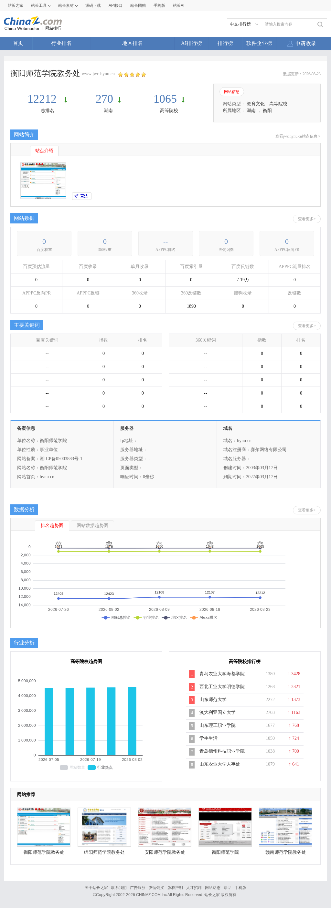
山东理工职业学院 (217, 725)
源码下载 (93, 5)
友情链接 (156, 887)
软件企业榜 (259, 43)
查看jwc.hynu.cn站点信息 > (298, 136)
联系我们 (119, 887)
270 (104, 98)
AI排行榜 (191, 43)
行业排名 (61, 43)
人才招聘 (194, 887)
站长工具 (39, 5)
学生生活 (208, 738)
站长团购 (138, 5)
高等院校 (169, 110)
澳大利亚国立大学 (217, 712)
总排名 (47, 110)
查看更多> (307, 219)
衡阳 (267, 110)
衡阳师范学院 (225, 852)
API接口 (116, 5)
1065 (165, 98)
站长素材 (66, 5)
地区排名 (132, 43)
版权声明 (175, 887)
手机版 (240, 887)
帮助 (227, 887)
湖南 (108, 110)
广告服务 (137, 887)
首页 (18, 43)
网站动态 (212, 887)
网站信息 (232, 91)
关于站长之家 (96, 887)
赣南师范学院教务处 (285, 852)
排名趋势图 (52, 525)
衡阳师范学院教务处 (44, 852)
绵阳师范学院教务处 (104, 852)
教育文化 (256, 103)
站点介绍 (44, 150)
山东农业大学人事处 (219, 764)
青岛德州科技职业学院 (222, 751)
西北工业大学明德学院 (222, 686)
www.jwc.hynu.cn (98, 73)
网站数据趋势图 (92, 525)
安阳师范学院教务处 (164, 852)
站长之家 (15, 5)
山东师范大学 (213, 699)
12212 (43, 98)
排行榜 (225, 43)
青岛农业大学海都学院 (222, 673)
